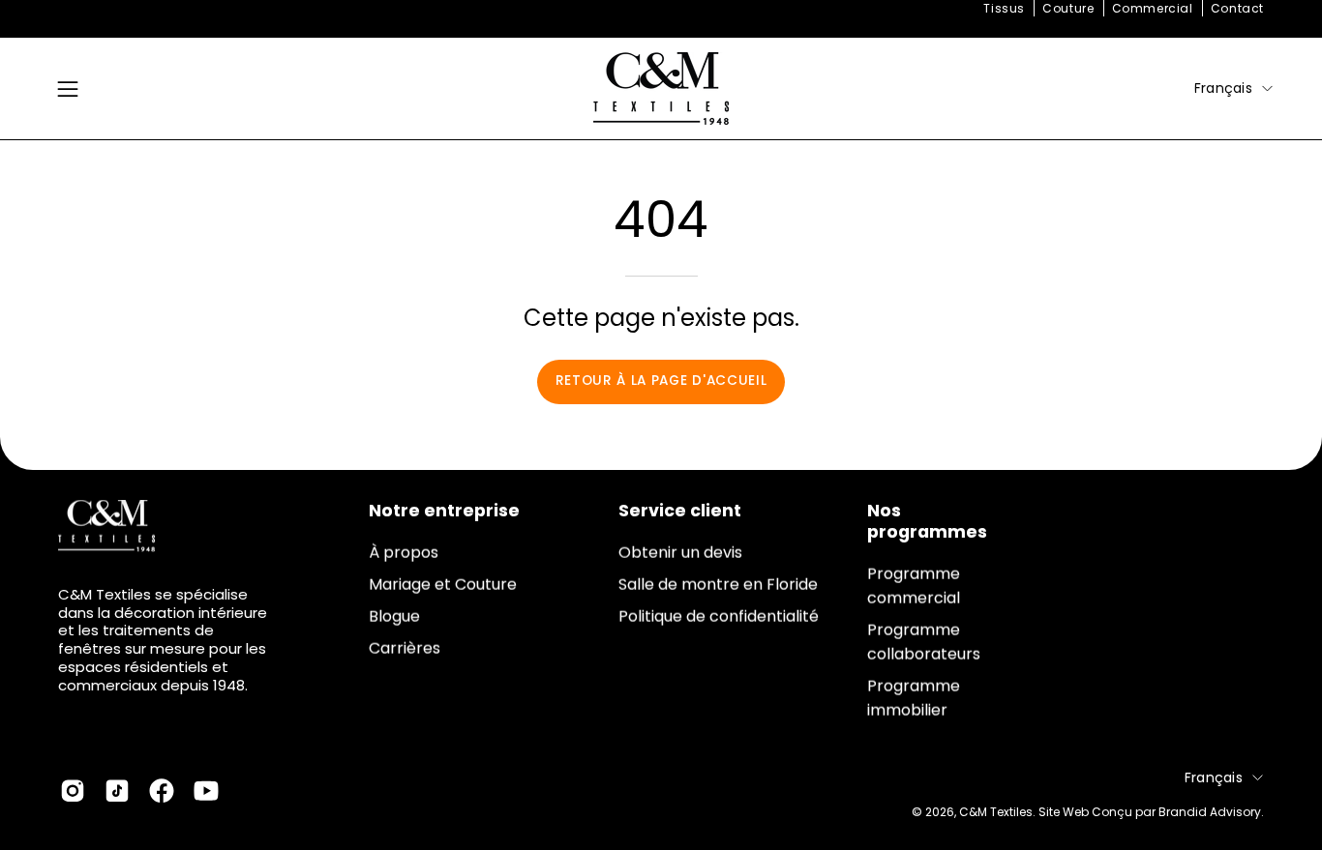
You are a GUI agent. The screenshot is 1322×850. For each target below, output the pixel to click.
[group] (661, 8)
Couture (1068, 8)
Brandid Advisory (1209, 812)
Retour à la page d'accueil (661, 380)
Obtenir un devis (680, 553)
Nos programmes (927, 521)
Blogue (394, 616)
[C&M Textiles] (661, 88)
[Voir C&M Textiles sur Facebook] (161, 791)
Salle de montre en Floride (718, 584)
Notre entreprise (444, 510)
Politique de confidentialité (718, 616)
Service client (679, 510)
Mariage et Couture (443, 584)
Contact (1237, 8)
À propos (403, 553)
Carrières (404, 648)
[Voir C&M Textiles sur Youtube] (206, 791)
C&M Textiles (996, 812)
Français (1223, 88)
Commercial (1152, 8)
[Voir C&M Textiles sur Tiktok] (117, 791)
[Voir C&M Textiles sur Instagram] (72, 791)
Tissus (1004, 8)
